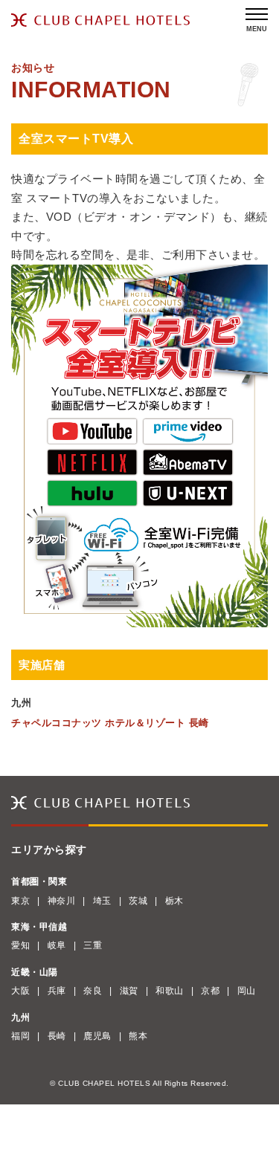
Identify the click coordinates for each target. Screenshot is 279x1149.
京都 (210, 990)
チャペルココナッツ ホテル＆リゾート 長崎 (110, 722)
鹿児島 (97, 1036)
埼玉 (102, 901)
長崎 (57, 1036)
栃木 (174, 901)
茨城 (138, 901)
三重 (92, 945)
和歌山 (169, 990)
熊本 (138, 1036)
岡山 (246, 990)
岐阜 (57, 945)
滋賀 (129, 990)
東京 (20, 901)
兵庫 (57, 990)
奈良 (92, 990)
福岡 (20, 1036)
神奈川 (62, 901)
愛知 (20, 945)
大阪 (20, 990)
